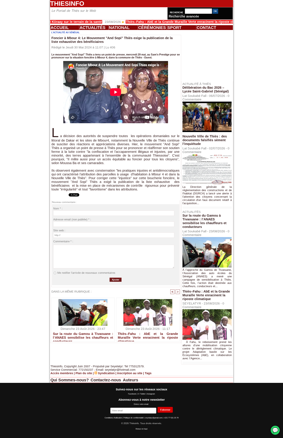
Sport (174, 27)
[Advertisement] (208, 55)
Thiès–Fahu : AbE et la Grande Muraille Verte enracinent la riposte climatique (169, 22)
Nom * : (58, 208)
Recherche (177, 12)
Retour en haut (141, 429)
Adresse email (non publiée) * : (72, 219)
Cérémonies (152, 27)
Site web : (59, 230)
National (119, 27)
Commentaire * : (63, 241)
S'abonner (165, 410)
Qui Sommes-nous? (70, 380)
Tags (148, 373)
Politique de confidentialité (133, 418)
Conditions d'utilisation (114, 418)
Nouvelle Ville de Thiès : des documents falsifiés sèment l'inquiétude (204, 140)
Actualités (92, 27)
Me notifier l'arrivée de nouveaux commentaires (86, 272)
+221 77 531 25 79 (171, 418)
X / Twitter (142, 394)
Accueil (60, 27)
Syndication (106, 373)
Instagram (151, 394)
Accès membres (61, 373)
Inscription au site (129, 373)
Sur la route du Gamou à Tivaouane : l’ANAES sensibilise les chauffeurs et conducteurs (83, 336)
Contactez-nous (106, 380)
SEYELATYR (191, 303)
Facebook (132, 394)
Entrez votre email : (141, 404)
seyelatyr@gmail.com (154, 418)
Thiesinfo (67, 3)
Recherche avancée (184, 16)
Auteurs (130, 380)
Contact (206, 27)
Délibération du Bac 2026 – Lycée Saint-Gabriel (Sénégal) (205, 89)
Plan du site (83, 373)
